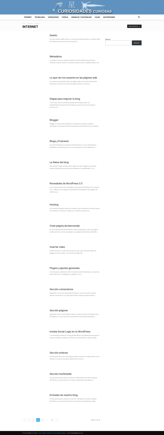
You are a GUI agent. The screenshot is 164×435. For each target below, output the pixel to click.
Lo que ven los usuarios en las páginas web (73, 77)
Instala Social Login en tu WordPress (70, 331)
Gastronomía (109, 17)
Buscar (108, 39)
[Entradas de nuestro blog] (34, 402)
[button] (139, 17)
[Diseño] (34, 42)
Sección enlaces (59, 352)
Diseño (53, 35)
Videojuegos (53, 17)
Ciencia (65, 17)
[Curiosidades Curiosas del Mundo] (82, 7)
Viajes (97, 17)
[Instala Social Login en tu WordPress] (33, 337)
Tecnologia (40, 17)
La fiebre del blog (59, 162)
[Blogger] (34, 126)
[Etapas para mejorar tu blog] (34, 105)
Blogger (54, 120)
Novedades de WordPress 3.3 (66, 183)
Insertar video (57, 247)
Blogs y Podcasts (59, 141)
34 (52, 420)
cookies (63, 433)
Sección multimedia (61, 374)
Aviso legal (42, 433)
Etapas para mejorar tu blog (65, 98)
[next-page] (57, 420)
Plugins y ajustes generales (65, 268)
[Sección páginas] (34, 317)
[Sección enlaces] (34, 359)
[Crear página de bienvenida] (34, 232)
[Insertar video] (34, 253)
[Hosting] (34, 211)
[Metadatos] (34, 63)
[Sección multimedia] (34, 380)
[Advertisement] (123, 65)
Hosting (54, 204)
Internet (28, 17)
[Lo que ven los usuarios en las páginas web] (34, 84)
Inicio (24, 23)
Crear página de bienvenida (65, 225)
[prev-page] (24, 420)
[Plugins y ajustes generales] (34, 275)
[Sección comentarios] (34, 296)
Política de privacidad (53, 433)
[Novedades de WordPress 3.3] (33, 189)
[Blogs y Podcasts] (34, 148)
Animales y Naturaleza (81, 17)
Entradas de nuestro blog (64, 395)
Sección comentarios (61, 289)
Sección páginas (59, 310)
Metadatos (56, 56)
